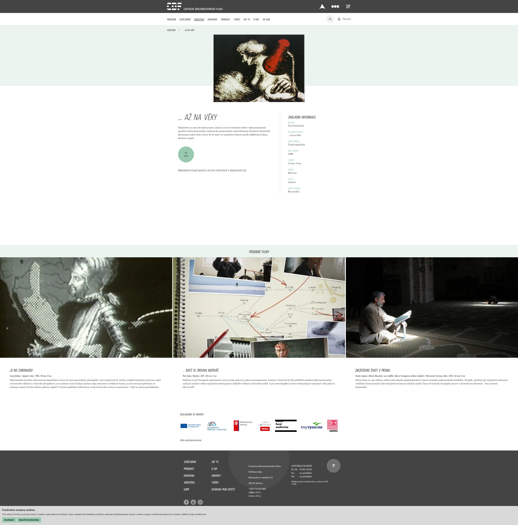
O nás (256, 18)
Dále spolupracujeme (191, 440)
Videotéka (199, 18)
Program (171, 18)
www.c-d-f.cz (254, 496)
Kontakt (216, 475)
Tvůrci (237, 18)
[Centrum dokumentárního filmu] (174, 6)
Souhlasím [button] (9, 520)
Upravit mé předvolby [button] (29, 520)
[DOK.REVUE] (335, 6)
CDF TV (247, 18)
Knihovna (212, 18)
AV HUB (266, 18)
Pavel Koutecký (296, 125)
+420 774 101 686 (257, 489)
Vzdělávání (184, 18)
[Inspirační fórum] (348, 6)
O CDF (214, 468)
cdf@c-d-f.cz (254, 492)
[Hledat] (330, 19)
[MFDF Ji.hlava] (322, 6)
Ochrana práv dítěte (223, 489)
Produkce (225, 18)
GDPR (186, 489)
